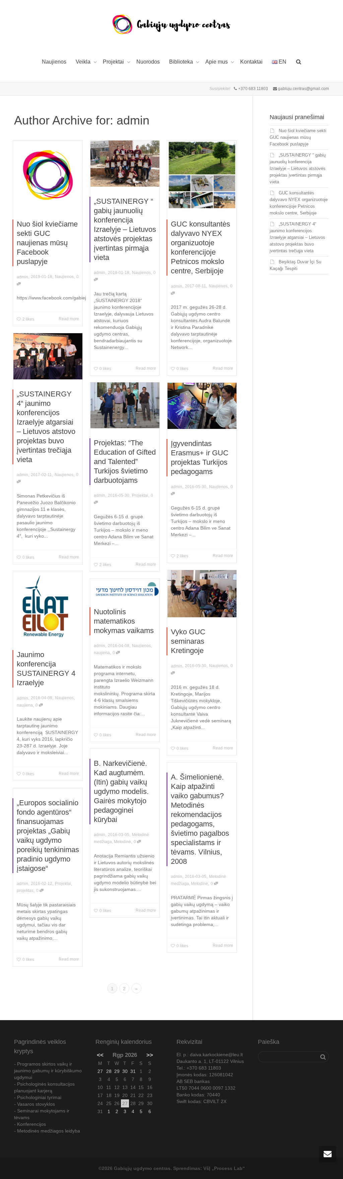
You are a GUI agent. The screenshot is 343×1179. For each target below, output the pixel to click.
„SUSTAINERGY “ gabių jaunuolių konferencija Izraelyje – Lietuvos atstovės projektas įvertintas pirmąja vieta (125, 229)
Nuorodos (148, 62)
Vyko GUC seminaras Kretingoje (188, 641)
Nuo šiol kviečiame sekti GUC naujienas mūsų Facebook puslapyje (47, 243)
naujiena (25, 705)
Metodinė (122, 841)
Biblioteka (181, 62)
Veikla (84, 62)
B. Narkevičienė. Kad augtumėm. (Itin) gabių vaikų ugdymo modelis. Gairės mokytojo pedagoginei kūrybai (121, 791)
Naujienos (54, 62)
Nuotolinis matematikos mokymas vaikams (124, 621)
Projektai (114, 62)
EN (281, 62)
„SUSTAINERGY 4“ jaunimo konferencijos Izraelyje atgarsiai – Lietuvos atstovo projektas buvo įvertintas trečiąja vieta (297, 237)
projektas (25, 890)
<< (100, 1055)
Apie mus (217, 62)
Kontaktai (251, 62)
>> (149, 1055)
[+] (47, 175)
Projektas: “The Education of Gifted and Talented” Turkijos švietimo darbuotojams (125, 461)
